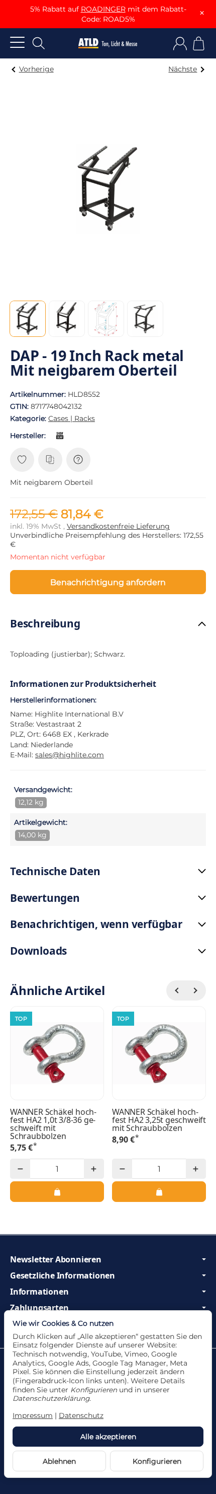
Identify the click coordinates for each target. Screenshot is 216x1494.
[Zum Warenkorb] (198, 43)
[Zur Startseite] (107, 43)
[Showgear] (62, 435)
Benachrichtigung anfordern (108, 582)
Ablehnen (59, 1461)
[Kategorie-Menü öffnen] (17, 42)
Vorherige (36, 69)
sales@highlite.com (69, 754)
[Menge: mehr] (94, 1169)
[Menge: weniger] (20, 1169)
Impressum (33, 1415)
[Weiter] (196, 990)
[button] (27, 318)
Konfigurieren (157, 1461)
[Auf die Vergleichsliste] (50, 460)
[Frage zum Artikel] (78, 460)
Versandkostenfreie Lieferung (118, 526)
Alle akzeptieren (108, 1437)
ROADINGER (103, 9)
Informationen (39, 1292)
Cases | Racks (71, 418)
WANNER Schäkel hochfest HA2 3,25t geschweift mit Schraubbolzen (159, 1120)
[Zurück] (176, 990)
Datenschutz (81, 1415)
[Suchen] (38, 43)
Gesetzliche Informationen (62, 1275)
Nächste (182, 69)
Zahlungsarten (39, 1308)
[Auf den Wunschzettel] (22, 460)
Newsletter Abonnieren (55, 1259)
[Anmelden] (180, 43)
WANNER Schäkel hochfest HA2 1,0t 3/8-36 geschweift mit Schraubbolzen (53, 1124)
